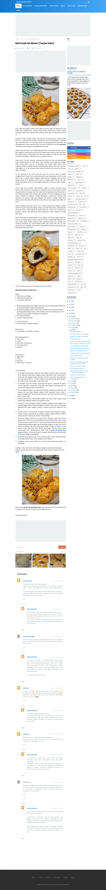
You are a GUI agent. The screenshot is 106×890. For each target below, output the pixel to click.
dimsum (70, 196)
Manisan (70, 232)
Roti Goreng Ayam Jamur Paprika (79, 334)
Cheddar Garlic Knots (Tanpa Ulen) (80, 353)
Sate (79, 265)
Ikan (81, 204)
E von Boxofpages (29, 636)
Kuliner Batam (71, 221)
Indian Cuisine (72, 207)
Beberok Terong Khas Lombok (78, 351)
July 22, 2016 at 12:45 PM (57, 657)
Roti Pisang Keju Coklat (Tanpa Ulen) (80, 343)
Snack (69, 279)
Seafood (70, 270)
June (72, 381)
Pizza (69, 254)
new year (70, 240)
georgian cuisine (80, 199)
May (72, 383)
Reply (24, 599)
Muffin (69, 237)
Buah (79, 179)
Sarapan (70, 265)
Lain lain (82, 226)
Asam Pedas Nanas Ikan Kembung (79, 348)
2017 (70, 313)
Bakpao (79, 171)
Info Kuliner (83, 207)
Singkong (70, 276)
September (74, 325)
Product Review (80, 254)
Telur (81, 287)
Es (85, 196)
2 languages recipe (73, 166)
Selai (78, 270)
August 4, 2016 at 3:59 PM (57, 710)
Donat (78, 196)
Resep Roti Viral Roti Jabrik (23, 566)
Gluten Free (71, 201)
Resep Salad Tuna (75, 339)
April (72, 385)
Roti (30, 48)
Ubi (78, 290)
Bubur (69, 182)
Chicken (84, 188)
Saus (69, 268)
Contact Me (79, 191)
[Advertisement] (53, 25)
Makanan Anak (72, 229)
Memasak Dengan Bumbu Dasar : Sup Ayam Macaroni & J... (79, 371)
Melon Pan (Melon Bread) (57, 566)
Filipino (70, 199)
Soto (69, 281)
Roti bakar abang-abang (74, 259)
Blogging (78, 177)
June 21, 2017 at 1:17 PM (58, 782)
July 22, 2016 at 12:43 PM (57, 609)
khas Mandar (71, 215)
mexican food (80, 232)
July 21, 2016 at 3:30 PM (58, 636)
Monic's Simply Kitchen (53, 884)
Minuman (77, 235)
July (72, 330)
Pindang (70, 251)
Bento (77, 174)
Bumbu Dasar (79, 182)
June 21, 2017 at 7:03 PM (57, 808)
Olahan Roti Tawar (73, 243)
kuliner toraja (71, 226)
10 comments (37, 48)
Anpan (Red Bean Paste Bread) (39, 565)
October (73, 323)
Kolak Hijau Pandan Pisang (77, 375)
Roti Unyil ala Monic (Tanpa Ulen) (79, 346)
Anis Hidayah (27, 581)
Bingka (70, 177)
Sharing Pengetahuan (74, 273)
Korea (81, 215)
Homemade (71, 204)
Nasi (77, 237)
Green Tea (81, 201)
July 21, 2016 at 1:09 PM (58, 581)
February (73, 390)
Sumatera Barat (72, 284)
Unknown (26, 688)
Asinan (77, 168)
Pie (85, 248)
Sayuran (77, 268)
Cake (80, 185)
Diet (81, 193)
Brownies (70, 179)
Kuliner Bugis (83, 221)
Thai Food (70, 290)
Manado (83, 229)
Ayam (69, 171)
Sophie (79, 279)
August (73, 328)
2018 (70, 310)
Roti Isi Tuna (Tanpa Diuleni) (78, 366)
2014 (70, 398)
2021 (70, 301)
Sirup (78, 276)
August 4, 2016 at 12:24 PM (57, 688)
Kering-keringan (72, 213)
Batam (69, 174)
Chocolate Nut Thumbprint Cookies (76, 72)
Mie (69, 235)
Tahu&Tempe (71, 287)
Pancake (81, 246)
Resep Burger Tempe (76, 355)
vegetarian (71, 292)
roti (16, 452)
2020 (70, 304)
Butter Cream (71, 185)
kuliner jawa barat (73, 224)
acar (84, 166)
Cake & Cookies (72, 188)
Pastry (77, 248)
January (73, 392)
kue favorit (71, 218)
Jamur (69, 210)
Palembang (71, 246)
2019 (70, 307)
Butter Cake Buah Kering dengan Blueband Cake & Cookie (79, 362)
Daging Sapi (71, 193)
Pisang (78, 251)
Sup (82, 284)
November (74, 321)
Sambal (77, 262)
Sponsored (78, 281)
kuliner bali (81, 218)
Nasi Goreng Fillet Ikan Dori (77, 368)
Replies (24, 604)
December (74, 319)
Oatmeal (80, 240)
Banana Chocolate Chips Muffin (79, 336)
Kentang (78, 210)
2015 (70, 395)
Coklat (69, 191)
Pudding (70, 257)
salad (69, 262)
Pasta (69, 248)
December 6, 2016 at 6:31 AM (56, 734)
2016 (70, 316)
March (72, 388)
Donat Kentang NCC (75, 331)
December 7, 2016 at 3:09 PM (56, 754)
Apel (69, 168)
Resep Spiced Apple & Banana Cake (80, 341)
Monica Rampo (32, 609)
